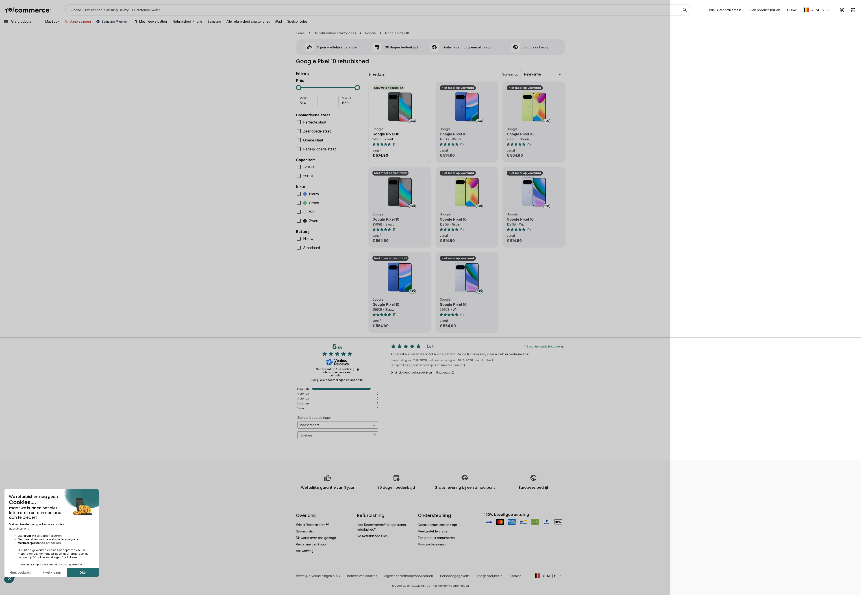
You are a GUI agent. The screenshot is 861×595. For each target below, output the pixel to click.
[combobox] (371, 9)
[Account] (842, 10)
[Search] (684, 9)
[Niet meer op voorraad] (467, 107)
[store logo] (28, 10)
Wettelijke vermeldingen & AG (318, 576)
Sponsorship (305, 531)
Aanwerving (304, 551)
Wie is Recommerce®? (312, 525)
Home (300, 33)
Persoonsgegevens (455, 576)
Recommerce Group (311, 544)
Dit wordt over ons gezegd (316, 538)
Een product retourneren (436, 538)
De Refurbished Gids (372, 536)
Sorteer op (510, 74)
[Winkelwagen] (853, 10)
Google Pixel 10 (385, 134)
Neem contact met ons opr (437, 525)
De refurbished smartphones (335, 33)
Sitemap (516, 576)
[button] (817, 9)
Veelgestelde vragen (433, 531)
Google (370, 33)
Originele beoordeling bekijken (411, 372)
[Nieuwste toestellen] (399, 107)
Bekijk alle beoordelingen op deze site (337, 380)
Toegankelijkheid (489, 576)
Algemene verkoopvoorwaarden (408, 576)
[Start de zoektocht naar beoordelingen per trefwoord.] (375, 435)
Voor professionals (432, 544)
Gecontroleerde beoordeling (545, 346)
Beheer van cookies (362, 576)
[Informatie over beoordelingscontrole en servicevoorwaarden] (358, 369)
